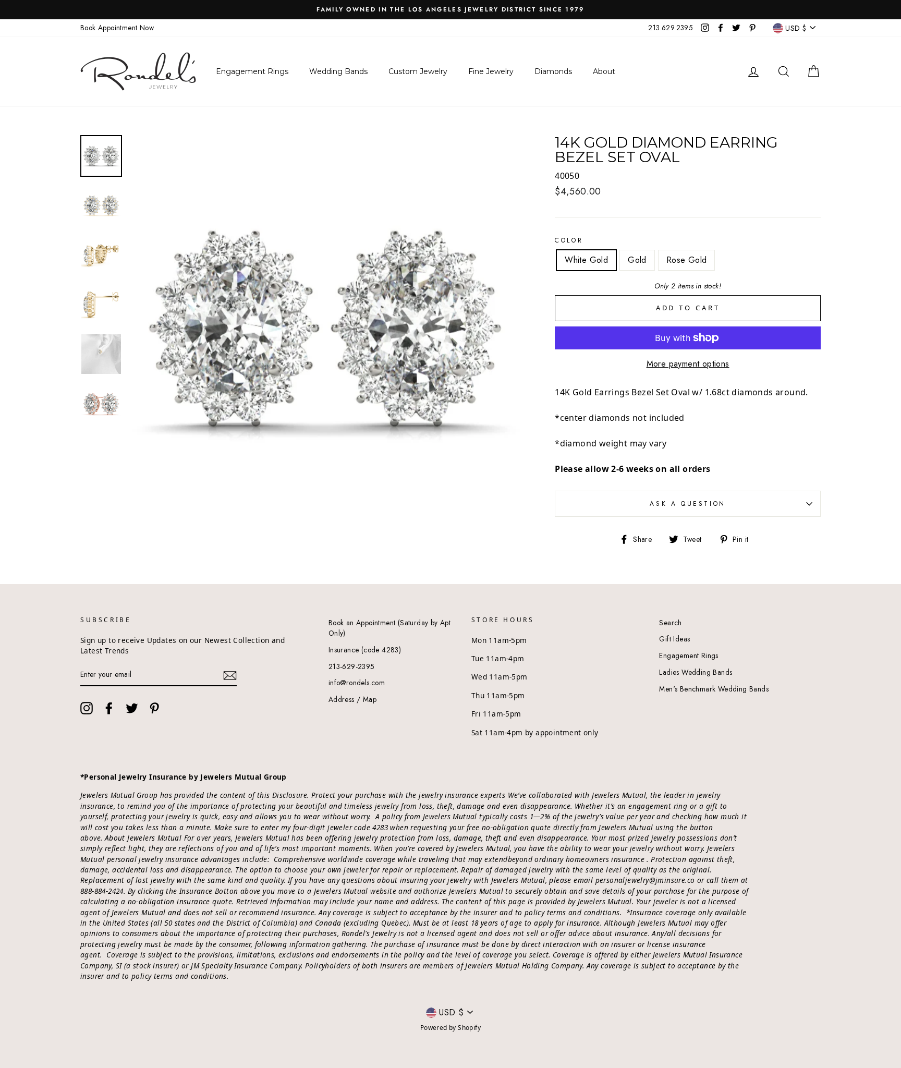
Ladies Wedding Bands (695, 672)
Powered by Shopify (450, 1027)
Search (670, 622)
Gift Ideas (674, 639)
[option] (450, 9)
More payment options (688, 364)
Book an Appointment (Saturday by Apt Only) (389, 627)
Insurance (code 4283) (364, 650)
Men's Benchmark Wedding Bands (714, 689)
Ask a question (687, 503)
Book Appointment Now (117, 27)
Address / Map (352, 699)
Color (569, 240)
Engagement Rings (688, 655)
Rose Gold (686, 260)
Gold (637, 260)
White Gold (586, 260)
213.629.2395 (670, 27)
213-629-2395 (351, 666)
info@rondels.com (356, 682)
